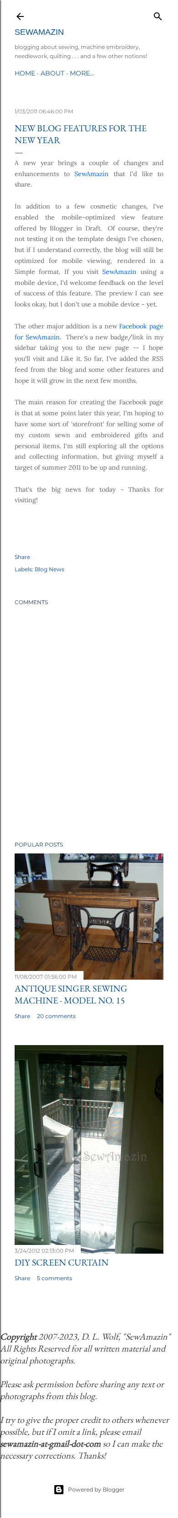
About (52, 73)
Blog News (49, 569)
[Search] (157, 14)
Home (25, 73)
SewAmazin (39, 32)
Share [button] (22, 556)
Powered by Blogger (96, 1489)
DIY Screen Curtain (62, 1262)
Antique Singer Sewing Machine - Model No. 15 (71, 994)
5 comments (54, 1278)
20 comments (56, 1016)
